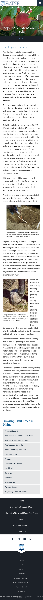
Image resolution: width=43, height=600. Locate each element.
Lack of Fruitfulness (13, 463)
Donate (21, 569)
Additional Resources (21, 525)
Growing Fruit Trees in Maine (21, 507)
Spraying (8, 473)
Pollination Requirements (15, 449)
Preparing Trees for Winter (16, 491)
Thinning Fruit (11, 454)
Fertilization (10, 468)
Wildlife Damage (12, 487)
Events (22, 560)
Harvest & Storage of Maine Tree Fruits (22, 513)
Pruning (8, 459)
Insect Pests (10, 482)
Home (21, 501)
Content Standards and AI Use (21, 582)
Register (21, 565)
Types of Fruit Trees (13, 431)
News (21, 556)
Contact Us (21, 531)
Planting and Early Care (14, 445)
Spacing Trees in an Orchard (17, 440)
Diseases (8, 477)
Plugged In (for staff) (21, 587)
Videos (21, 519)
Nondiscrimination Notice (21, 578)
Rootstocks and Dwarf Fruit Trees (19, 435)
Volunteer (21, 574)
